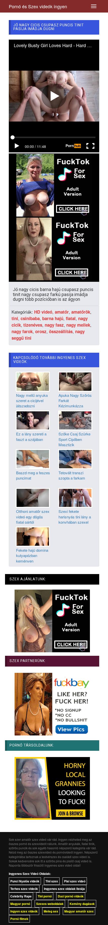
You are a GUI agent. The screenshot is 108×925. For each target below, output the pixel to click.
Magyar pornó (20, 903)
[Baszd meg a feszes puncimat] (32, 458)
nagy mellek (78, 325)
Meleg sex (51, 911)
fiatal (71, 318)
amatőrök (80, 312)
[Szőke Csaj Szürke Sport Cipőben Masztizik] (75, 419)
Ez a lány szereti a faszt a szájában (31, 436)
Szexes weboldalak (50, 903)
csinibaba (30, 318)
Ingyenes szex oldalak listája (64, 888)
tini (15, 318)
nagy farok (22, 331)
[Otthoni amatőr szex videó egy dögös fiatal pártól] (32, 497)
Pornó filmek (19, 918)
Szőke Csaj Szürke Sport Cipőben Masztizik (74, 439)
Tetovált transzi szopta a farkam (72, 475)
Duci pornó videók (71, 896)
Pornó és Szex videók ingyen (38, 6)
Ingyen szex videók (24, 911)
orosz (40, 331)
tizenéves (32, 325)
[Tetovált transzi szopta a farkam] (75, 458)
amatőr (62, 312)
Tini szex (51, 881)
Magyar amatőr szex (79, 911)
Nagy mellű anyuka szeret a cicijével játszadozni (32, 401)
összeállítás (61, 331)
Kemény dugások (82, 903)
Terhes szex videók (24, 888)
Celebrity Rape (21, 896)
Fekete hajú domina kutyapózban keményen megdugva (32, 558)
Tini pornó (45, 896)
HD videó (43, 312)
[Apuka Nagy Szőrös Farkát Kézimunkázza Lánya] (75, 381)
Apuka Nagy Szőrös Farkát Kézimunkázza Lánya (75, 403)
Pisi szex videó (74, 881)
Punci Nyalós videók (24, 881)
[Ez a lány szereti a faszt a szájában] (32, 419)
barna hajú (52, 318)
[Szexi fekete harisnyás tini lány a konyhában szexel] (75, 497)
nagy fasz (54, 325)
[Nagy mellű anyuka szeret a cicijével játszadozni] (32, 381)
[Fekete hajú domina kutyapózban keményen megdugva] (32, 535)
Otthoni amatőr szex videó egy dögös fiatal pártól (32, 517)
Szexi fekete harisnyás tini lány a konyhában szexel (75, 517)
